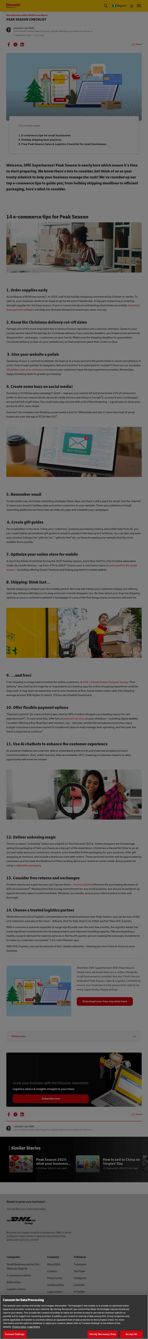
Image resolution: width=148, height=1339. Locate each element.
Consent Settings (14, 1334)
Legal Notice (33, 1326)
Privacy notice (19, 1326)
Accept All (131, 1334)
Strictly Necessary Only (102, 1334)
